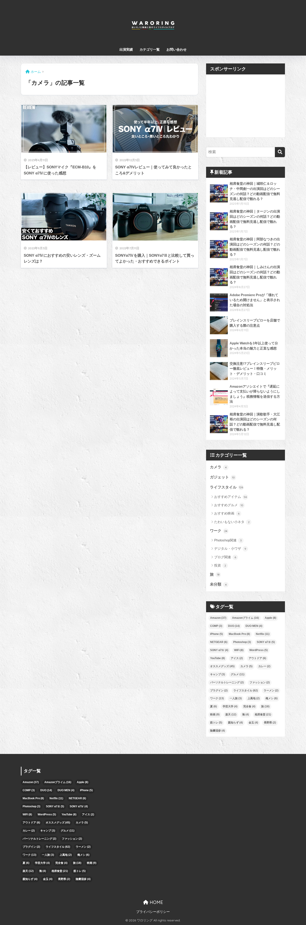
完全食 (249, 706)
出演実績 (126, 49)
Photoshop (242, 642)
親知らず (235, 722)
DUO (234, 626)
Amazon (218, 617)
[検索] (280, 152)
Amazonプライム (245, 617)
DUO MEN (254, 626)
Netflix (262, 634)
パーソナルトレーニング (227, 682)
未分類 (218, 584)
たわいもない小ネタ (232, 522)
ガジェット (222, 477)
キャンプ (217, 674)
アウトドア (257, 658)
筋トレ (216, 722)
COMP (216, 626)
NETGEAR (218, 642)
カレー (264, 666)
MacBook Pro (239, 634)
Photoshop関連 (228, 540)
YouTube (217, 658)
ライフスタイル (226, 487)
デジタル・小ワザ (230, 548)
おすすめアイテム (230, 497)
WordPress (258, 650)
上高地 (254, 698)
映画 (215, 714)
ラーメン (271, 690)
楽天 (230, 714)
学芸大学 (230, 706)
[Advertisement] (245, 105)
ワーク (218, 531)
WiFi (239, 650)
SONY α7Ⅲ (266, 642)
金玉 (253, 722)
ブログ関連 (225, 557)
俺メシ (271, 698)
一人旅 (236, 698)
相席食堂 (263, 714)
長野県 (270, 722)
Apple (270, 617)
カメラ (218, 467)
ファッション (260, 682)
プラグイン (219, 690)
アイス (237, 658)
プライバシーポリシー (153, 912)
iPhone (216, 634)
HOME (155, 902)
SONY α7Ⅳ (219, 650)
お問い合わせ (176, 49)
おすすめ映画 (226, 513)
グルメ (237, 674)
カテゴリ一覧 (150, 49)
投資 (220, 565)
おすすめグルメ (228, 505)
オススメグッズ (222, 666)
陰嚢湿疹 (217, 730)
